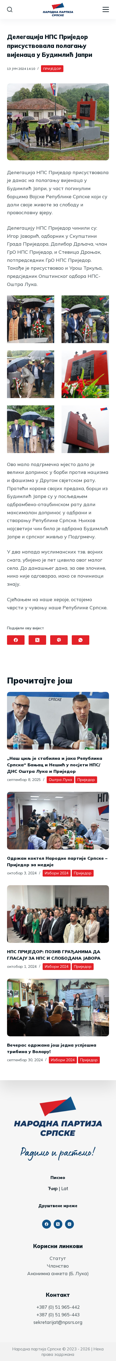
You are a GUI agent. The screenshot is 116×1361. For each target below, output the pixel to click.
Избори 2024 (57, 873)
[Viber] (59, 640)
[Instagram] (69, 1224)
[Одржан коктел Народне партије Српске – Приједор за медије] (58, 820)
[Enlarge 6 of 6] (102, 412)
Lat (64, 1188)
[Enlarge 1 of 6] (47, 302)
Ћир (53, 1188)
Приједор (52, 69)
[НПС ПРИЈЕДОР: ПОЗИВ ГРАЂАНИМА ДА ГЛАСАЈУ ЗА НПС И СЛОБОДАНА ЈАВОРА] (58, 914)
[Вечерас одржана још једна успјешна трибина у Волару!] (58, 1007)
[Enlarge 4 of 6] (102, 357)
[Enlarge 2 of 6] (102, 302)
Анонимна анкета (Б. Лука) (58, 1273)
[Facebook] (16, 640)
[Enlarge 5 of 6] (47, 412)
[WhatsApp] (80, 640)
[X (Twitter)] (37, 640)
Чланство (58, 1266)
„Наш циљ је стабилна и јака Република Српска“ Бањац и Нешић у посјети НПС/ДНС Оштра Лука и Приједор (54, 765)
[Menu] (106, 9)
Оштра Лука (60, 779)
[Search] (9, 9)
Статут (58, 1258)
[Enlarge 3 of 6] (47, 357)
